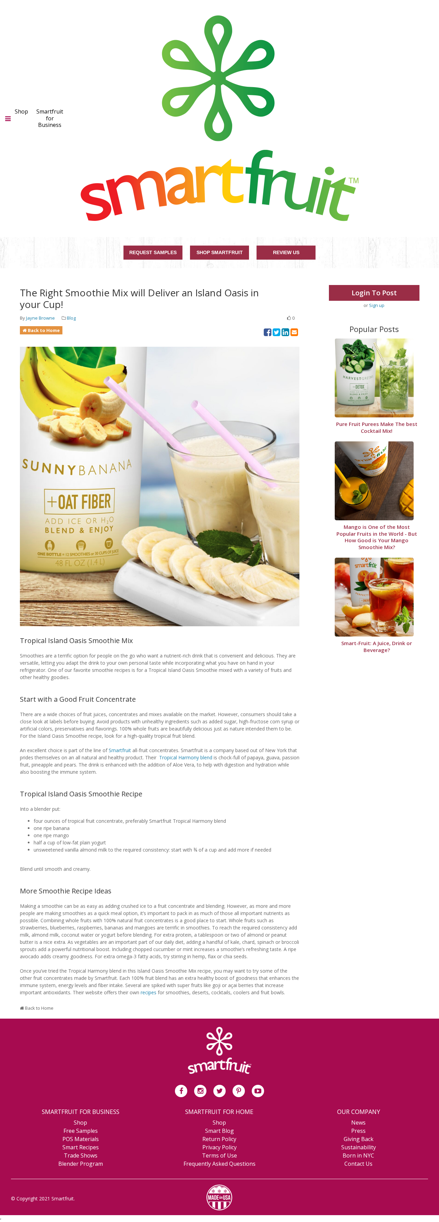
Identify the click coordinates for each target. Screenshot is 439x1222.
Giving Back (358, 1139)
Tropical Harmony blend (185, 757)
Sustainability (358, 1147)
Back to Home (44, 330)
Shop (21, 111)
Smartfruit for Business (49, 118)
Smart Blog (219, 1131)
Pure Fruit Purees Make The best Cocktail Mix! (376, 427)
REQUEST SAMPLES (153, 252)
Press (358, 1131)
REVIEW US (286, 252)
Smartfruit (120, 750)
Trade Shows (80, 1155)
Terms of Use (219, 1155)
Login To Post (374, 292)
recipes (148, 992)
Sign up (376, 305)
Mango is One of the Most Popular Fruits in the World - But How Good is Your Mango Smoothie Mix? (376, 537)
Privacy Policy (219, 1147)
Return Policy (219, 1139)
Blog (71, 318)
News (358, 1122)
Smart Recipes (80, 1147)
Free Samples (80, 1131)
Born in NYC (358, 1155)
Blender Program (80, 1163)
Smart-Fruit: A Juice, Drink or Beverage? (376, 646)
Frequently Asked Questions (219, 1163)
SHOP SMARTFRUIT (220, 252)
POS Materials (80, 1139)
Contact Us (358, 1163)
